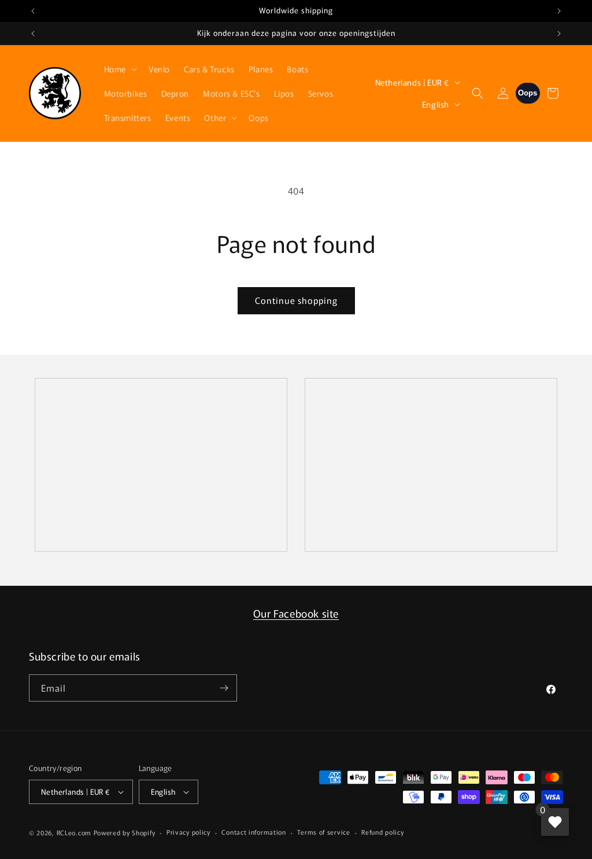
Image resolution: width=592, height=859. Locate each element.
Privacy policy (188, 831)
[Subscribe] (223, 688)
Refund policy (382, 831)
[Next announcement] (559, 11)
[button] (119, 69)
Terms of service (323, 831)
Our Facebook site (296, 613)
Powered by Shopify (125, 832)
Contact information (253, 831)
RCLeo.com (74, 832)
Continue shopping (296, 300)
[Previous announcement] (33, 11)
